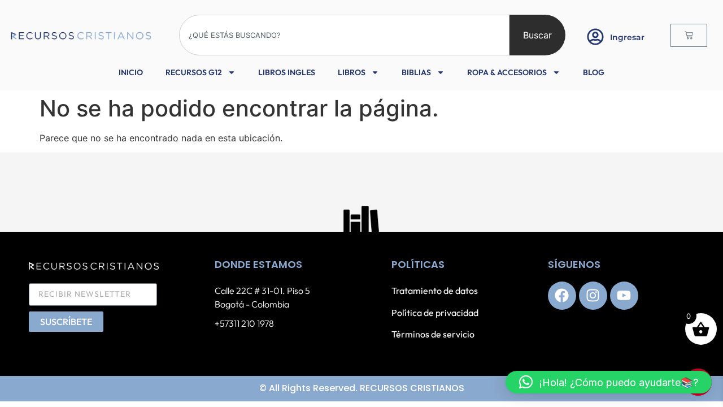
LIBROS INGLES (286, 72)
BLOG (593, 72)
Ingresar (627, 37)
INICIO (131, 72)
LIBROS (351, 72)
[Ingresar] (595, 36)
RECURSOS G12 (193, 72)
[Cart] (688, 35)
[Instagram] (593, 296)
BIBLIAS (416, 72)
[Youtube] (624, 296)
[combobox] (344, 35)
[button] (609, 382)
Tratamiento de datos (434, 290)
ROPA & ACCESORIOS (507, 72)
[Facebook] (562, 296)
